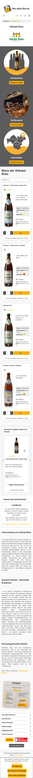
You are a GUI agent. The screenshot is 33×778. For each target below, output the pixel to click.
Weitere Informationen (16, 485)
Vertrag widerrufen (16, 745)
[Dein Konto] (25, 15)
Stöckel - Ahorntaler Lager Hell (14, 185)
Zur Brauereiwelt (16, 125)
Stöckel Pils (7, 305)
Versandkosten (18, 755)
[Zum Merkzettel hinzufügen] (5, 190)
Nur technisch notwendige (17, 771)
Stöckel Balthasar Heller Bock (16, 459)
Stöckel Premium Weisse (12, 365)
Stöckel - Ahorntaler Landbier (14, 245)
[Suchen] (17, 15)
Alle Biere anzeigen (16, 83)
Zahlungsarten (7, 730)
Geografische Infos (16, 162)
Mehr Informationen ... (17, 762)
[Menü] (4, 15)
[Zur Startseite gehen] (16, 9)
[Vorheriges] (3, 460)
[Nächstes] (30, 460)
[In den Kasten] (22, 233)
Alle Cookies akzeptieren (17, 775)
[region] (16, 460)
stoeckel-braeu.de (10, 699)
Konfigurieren (24, 524)
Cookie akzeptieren (10, 524)
